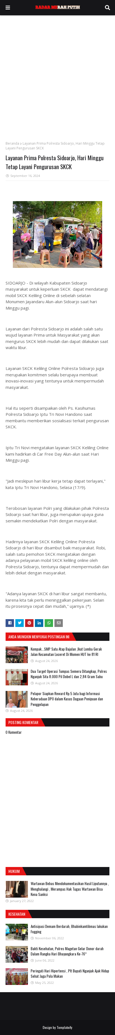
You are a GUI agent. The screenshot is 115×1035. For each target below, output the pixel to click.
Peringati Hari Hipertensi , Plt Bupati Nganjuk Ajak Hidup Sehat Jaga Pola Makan (70, 973)
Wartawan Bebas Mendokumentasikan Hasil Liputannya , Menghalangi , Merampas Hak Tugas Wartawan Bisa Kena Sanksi (70, 889)
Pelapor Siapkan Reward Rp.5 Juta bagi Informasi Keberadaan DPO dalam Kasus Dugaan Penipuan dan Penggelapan (67, 699)
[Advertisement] (57, 75)
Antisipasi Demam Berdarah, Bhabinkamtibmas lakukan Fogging (69, 929)
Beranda (12, 143)
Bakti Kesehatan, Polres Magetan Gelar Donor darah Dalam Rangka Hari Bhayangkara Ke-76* (67, 951)
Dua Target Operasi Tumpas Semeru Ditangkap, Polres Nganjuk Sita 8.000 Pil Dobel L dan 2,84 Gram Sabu (69, 674)
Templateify (64, 1027)
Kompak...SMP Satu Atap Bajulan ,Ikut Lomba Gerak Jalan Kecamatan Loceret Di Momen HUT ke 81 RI (66, 651)
